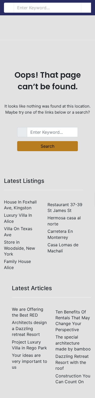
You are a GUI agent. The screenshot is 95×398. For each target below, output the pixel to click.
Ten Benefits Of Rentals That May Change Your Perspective (72, 320)
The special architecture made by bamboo (73, 342)
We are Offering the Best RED (27, 312)
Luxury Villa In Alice (18, 218)
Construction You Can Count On (72, 378)
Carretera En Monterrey (60, 234)
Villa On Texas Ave (18, 231)
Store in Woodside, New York (19, 248)
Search (47, 146)
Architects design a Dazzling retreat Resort (29, 328)
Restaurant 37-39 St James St (65, 207)
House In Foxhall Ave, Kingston (20, 204)
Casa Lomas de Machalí (63, 247)
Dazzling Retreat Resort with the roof (72, 362)
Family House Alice (17, 264)
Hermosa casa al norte (64, 220)
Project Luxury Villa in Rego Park (29, 344)
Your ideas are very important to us (29, 361)
